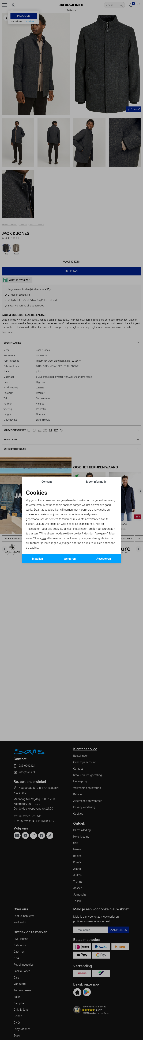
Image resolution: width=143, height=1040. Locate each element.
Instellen (37, 558)
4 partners (85, 509)
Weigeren (70, 558)
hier (44, 538)
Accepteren (103, 558)
